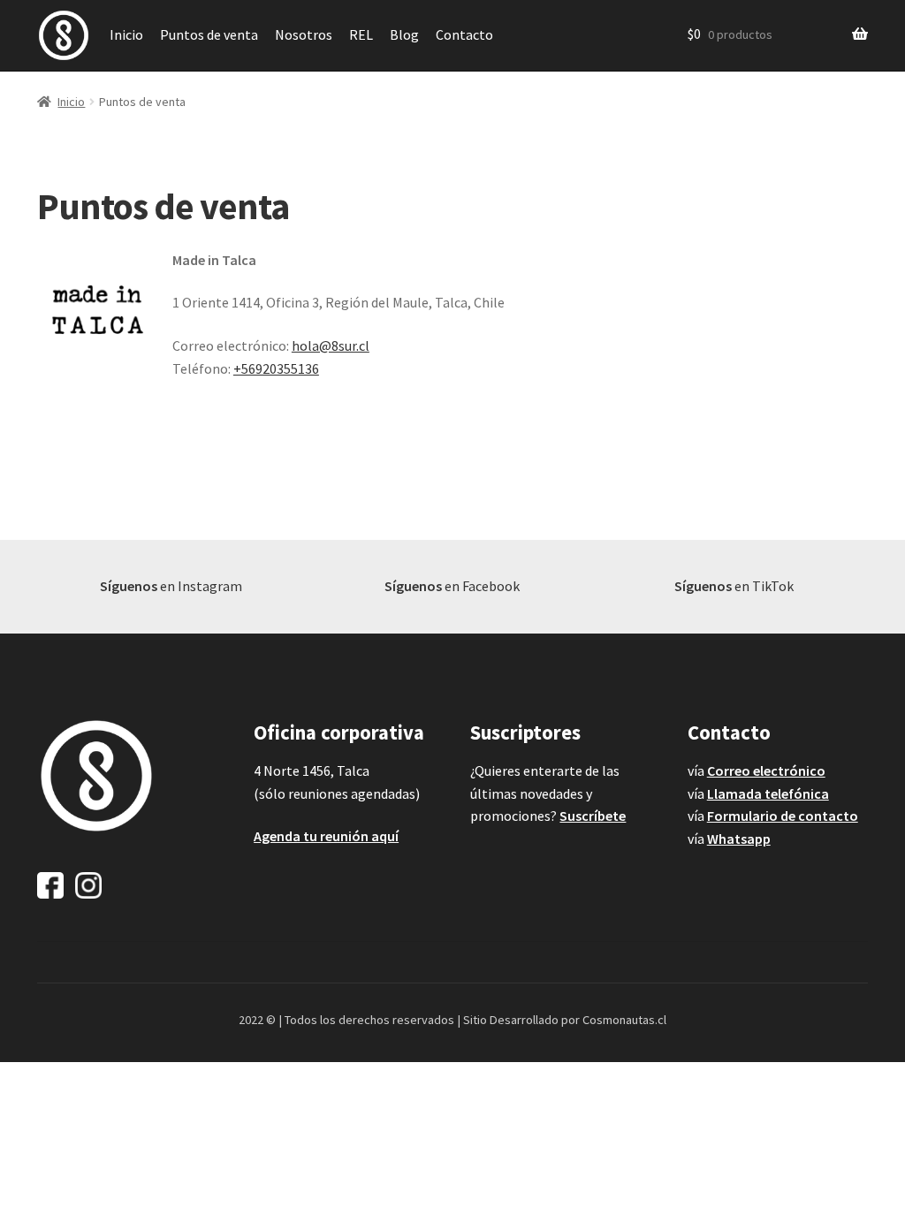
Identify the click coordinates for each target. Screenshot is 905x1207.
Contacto (464, 34)
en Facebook (452, 586)
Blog (404, 34)
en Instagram (171, 586)
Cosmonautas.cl (624, 1020)
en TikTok (734, 586)
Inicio (126, 34)
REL (361, 34)
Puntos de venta (209, 34)
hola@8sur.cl (330, 345)
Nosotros (303, 34)
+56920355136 (276, 368)
